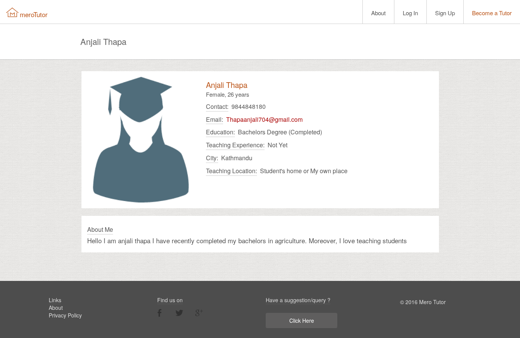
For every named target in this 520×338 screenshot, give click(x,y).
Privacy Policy (65, 315)
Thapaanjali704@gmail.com (264, 119)
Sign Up (445, 13)
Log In (410, 13)
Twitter (179, 313)
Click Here (301, 320)
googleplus (199, 313)
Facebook (159, 313)
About (378, 13)
